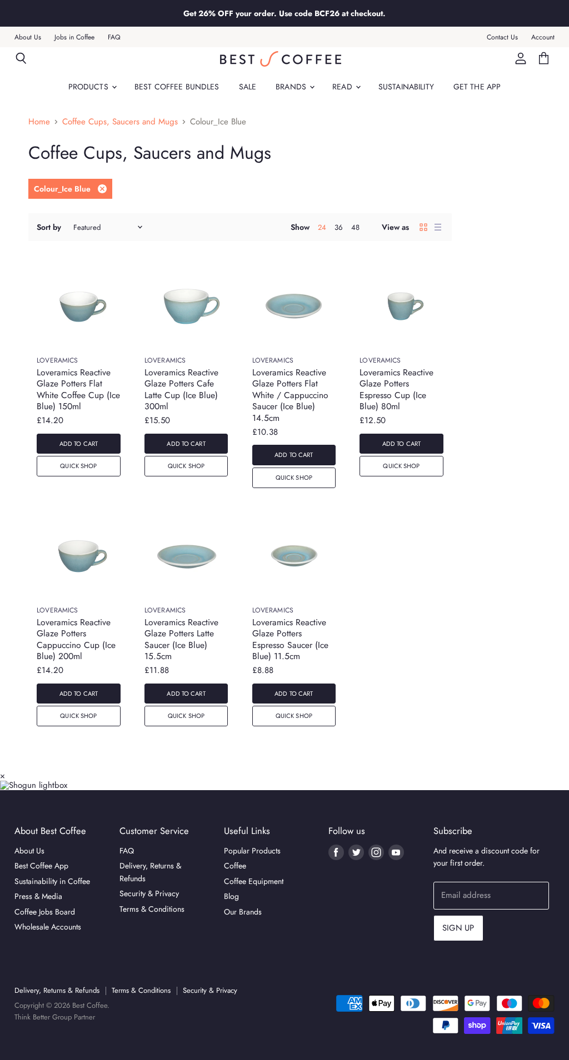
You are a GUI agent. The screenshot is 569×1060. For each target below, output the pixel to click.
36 (339, 227)
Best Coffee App (41, 865)
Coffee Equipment (253, 881)
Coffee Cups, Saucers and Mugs (120, 122)
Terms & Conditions (151, 909)
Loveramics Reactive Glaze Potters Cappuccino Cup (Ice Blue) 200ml (76, 639)
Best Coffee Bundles (176, 86)
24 (322, 227)
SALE (248, 86)
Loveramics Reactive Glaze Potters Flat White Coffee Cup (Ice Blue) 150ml (78, 389)
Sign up (458, 928)
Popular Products (252, 850)
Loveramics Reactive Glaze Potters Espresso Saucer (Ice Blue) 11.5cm (290, 639)
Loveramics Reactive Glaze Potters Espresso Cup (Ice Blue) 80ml (396, 389)
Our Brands (243, 911)
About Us (27, 37)
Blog (231, 896)
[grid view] (423, 227)
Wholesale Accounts (47, 926)
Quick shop (78, 465)
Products (89, 86)
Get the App (477, 86)
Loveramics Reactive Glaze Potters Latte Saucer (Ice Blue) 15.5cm (181, 639)
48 (355, 227)
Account (543, 37)
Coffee (235, 865)
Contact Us (502, 37)
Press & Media (38, 896)
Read (343, 86)
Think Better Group (43, 1017)
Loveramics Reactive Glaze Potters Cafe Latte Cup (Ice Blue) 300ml (181, 389)
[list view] (437, 227)
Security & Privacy (149, 893)
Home (39, 122)
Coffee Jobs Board (44, 911)
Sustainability (406, 86)
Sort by (49, 227)
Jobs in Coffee (74, 37)
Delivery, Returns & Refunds (56, 990)
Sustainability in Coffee (52, 881)
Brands (292, 86)
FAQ (114, 37)
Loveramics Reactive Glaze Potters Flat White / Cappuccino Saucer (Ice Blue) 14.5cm (290, 395)
